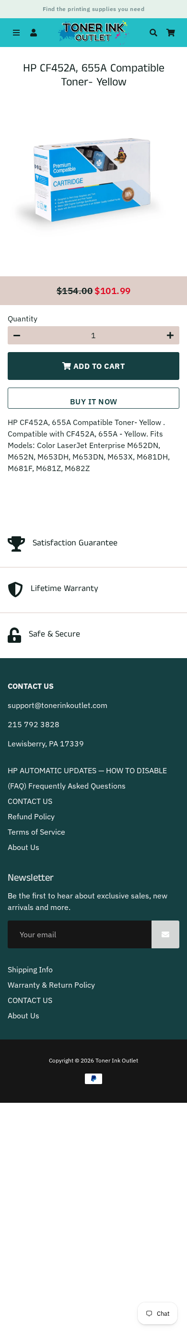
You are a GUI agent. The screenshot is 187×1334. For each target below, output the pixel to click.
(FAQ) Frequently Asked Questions (67, 786)
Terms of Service (36, 832)
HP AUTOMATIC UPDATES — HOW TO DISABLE (87, 770)
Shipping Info (30, 969)
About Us (23, 847)
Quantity (22, 318)
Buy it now (93, 401)
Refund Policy (31, 816)
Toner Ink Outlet (116, 1060)
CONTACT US (30, 801)
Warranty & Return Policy (51, 985)
